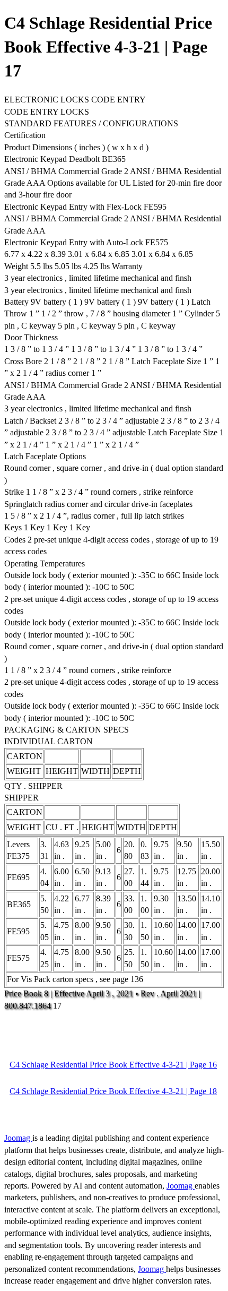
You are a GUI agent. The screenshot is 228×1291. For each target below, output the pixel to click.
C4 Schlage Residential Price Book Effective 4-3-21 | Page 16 (113, 1064)
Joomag (18, 1137)
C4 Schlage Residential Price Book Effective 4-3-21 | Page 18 (113, 1091)
